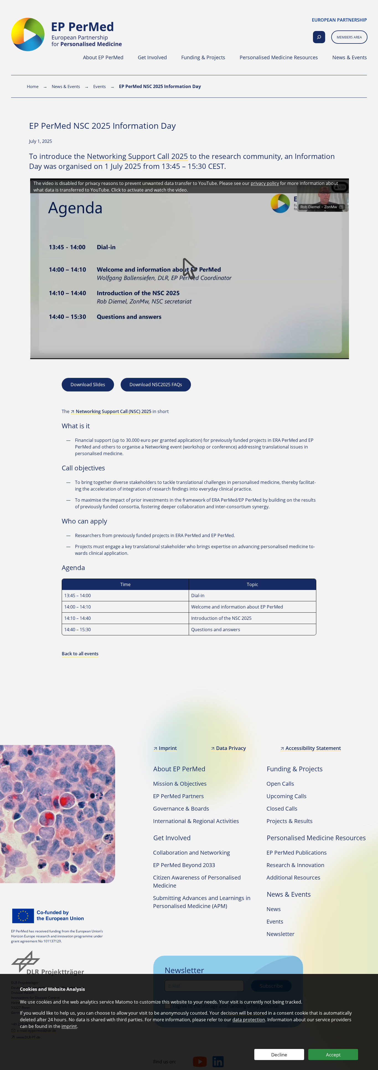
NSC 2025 (242, 618)
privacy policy (265, 183)
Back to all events (80, 654)
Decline (279, 1054)
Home (32, 86)
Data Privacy (231, 748)
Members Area (349, 37)
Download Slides (88, 384)
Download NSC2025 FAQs (156, 384)
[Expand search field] (319, 37)
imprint (69, 1026)
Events (99, 86)
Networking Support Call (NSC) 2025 (113, 411)
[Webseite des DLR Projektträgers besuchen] (49, 963)
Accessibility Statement (313, 748)
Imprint (168, 748)
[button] (190, 269)
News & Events (66, 86)
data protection (248, 1020)
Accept (333, 1054)
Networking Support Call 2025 (137, 156)
